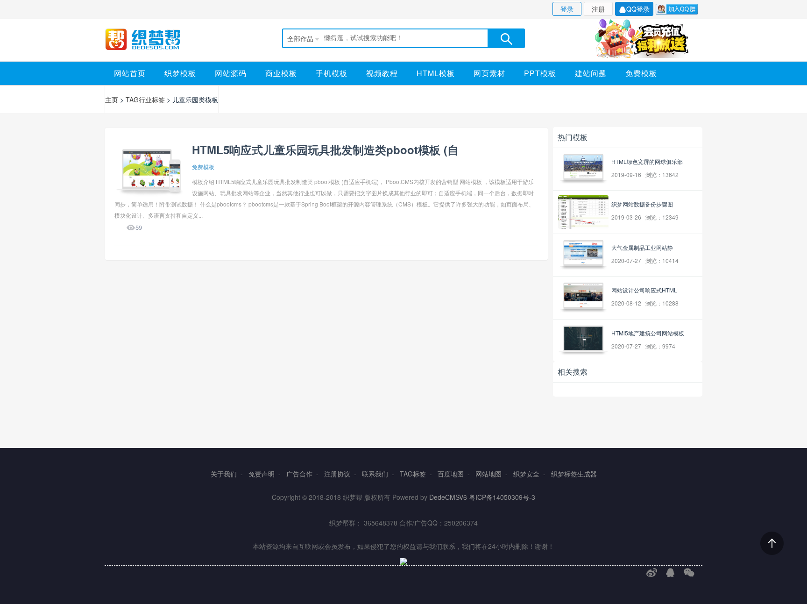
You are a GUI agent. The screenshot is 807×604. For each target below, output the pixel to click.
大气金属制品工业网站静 (642, 247)
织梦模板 (180, 73)
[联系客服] (670, 572)
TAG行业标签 (145, 99)
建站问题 (591, 73)
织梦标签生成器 (574, 473)
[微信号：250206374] (689, 572)
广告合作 (299, 473)
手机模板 (331, 73)
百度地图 (451, 473)
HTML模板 (436, 73)
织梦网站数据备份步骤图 (642, 204)
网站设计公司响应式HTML (644, 290)
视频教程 (382, 73)
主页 (111, 99)
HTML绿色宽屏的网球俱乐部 (647, 161)
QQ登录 (638, 9)
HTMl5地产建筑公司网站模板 (647, 333)
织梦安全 (526, 473)
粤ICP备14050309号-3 (502, 497)
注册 (598, 9)
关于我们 (224, 473)
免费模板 (641, 73)
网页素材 (489, 73)
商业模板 (281, 73)
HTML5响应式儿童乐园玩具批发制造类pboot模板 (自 (325, 149)
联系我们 (375, 473)
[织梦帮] (152, 39)
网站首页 (130, 73)
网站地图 (488, 473)
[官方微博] (651, 572)
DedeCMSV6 (448, 497)
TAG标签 (413, 473)
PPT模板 (540, 73)
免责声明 (261, 473)
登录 (566, 9)
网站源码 (231, 73)
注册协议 (337, 473)
